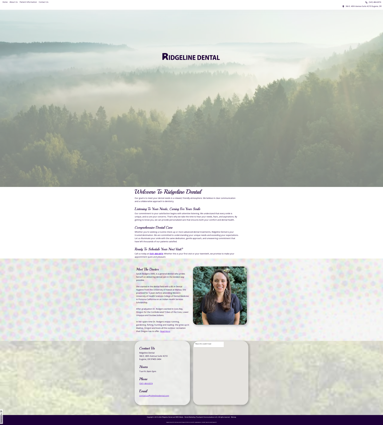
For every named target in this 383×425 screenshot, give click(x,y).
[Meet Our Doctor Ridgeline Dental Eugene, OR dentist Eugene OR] (220, 295)
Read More (165, 331)
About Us (14, 2)
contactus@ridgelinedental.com (154, 395)
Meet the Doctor (147, 269)
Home (5, 2)
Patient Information (28, 2)
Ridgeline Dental (167, 417)
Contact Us (43, 2)
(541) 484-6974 (146, 383)
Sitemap (233, 417)
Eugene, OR (364, 6)
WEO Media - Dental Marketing (185, 417)
